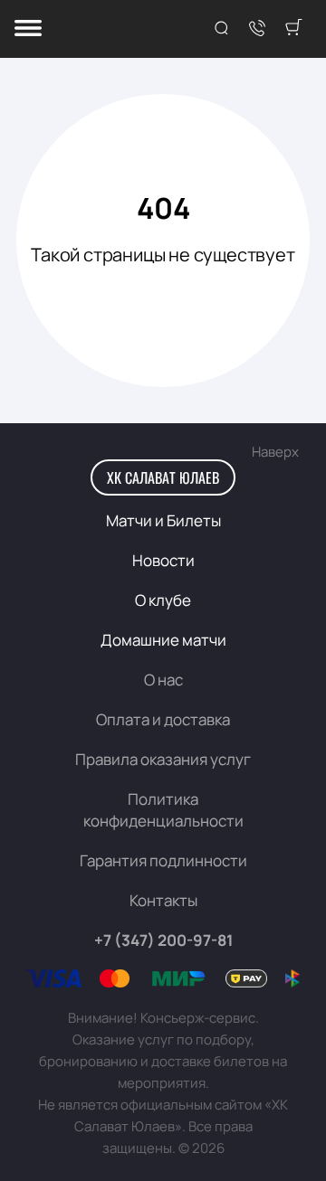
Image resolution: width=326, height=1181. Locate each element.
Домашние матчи (163, 639)
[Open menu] (28, 29)
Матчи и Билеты (163, 520)
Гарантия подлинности (163, 860)
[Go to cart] (293, 29)
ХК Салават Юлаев (163, 477)
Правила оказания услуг (163, 759)
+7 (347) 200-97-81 (163, 940)
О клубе (163, 600)
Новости (163, 560)
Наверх (275, 451)
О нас (163, 679)
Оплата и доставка (163, 719)
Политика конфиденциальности (163, 810)
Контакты (163, 900)
